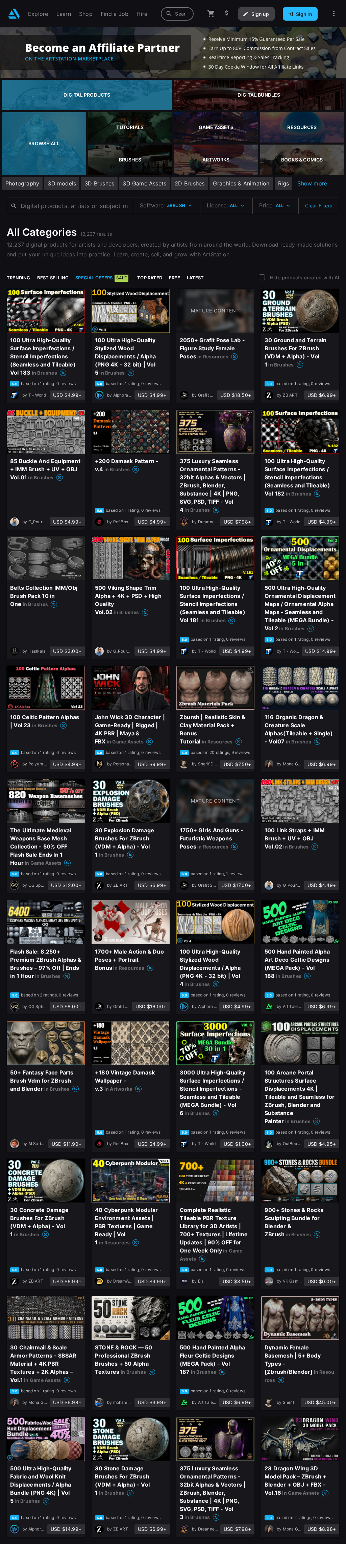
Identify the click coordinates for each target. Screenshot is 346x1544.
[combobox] (177, 14)
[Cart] (211, 14)
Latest (195, 277)
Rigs (283, 183)
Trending (18, 277)
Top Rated (149, 277)
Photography (22, 183)
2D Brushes (189, 183)
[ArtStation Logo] (14, 13)
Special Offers (101, 277)
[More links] (334, 14)
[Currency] (226, 14)
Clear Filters (318, 205)
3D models (62, 183)
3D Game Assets (144, 183)
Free (174, 277)
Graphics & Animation (241, 183)
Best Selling (53, 277)
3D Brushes (99, 183)
